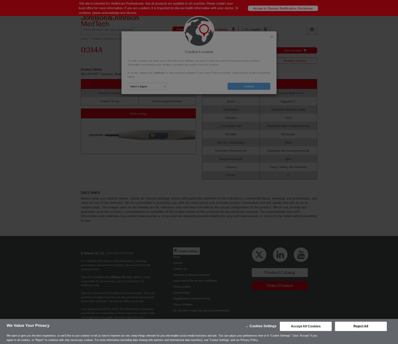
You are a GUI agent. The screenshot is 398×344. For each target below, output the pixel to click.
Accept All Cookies (306, 326)
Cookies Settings (263, 326)
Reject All (360, 326)
